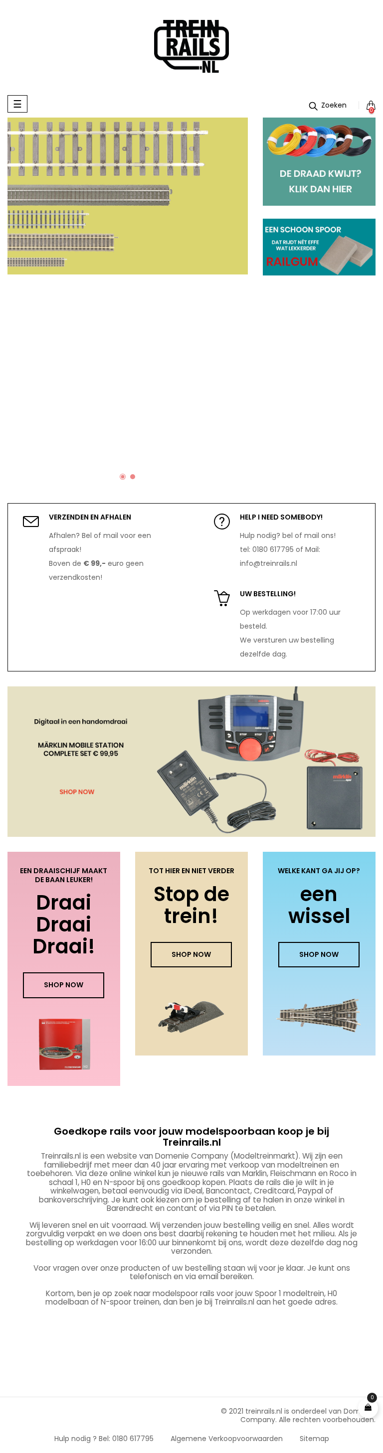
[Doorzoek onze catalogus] (328, 105)
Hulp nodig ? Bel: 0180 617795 (104, 1439)
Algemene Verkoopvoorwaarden (227, 1439)
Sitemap (314, 1439)
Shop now (63, 985)
